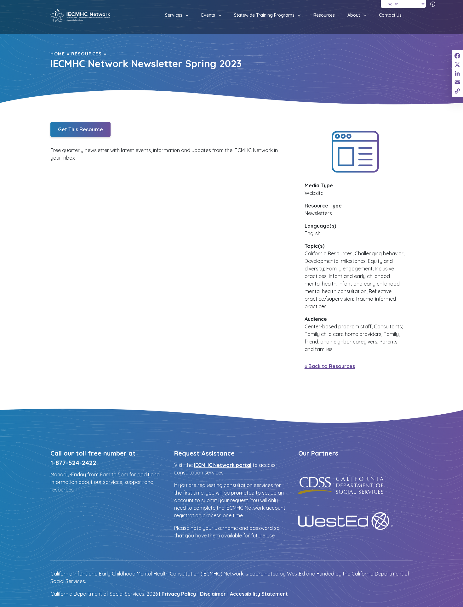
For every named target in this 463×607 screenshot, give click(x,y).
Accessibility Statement (259, 594)
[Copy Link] (457, 91)
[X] (457, 64)
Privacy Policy (179, 594)
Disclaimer (213, 594)
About (353, 15)
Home (57, 54)
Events (208, 15)
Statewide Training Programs (264, 15)
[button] (185, 15)
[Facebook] (457, 55)
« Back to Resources (330, 366)
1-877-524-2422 (73, 463)
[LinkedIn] (457, 73)
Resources (324, 15)
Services (173, 15)
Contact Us (390, 15)
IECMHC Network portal (222, 465)
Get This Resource (80, 129)
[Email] (457, 82)
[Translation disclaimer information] (432, 4)
